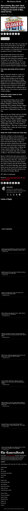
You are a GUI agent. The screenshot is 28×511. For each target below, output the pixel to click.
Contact (2, 505)
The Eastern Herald (10, 455)
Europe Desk (6, 449)
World (2, 469)
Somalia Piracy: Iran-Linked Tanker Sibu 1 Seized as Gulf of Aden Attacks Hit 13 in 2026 (13, 424)
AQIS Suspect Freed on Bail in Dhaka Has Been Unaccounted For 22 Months (14, 273)
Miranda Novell (6, 295)
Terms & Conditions (5, 495)
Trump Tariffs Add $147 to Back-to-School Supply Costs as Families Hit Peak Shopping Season (13, 382)
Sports (2, 477)
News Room (4, 14)
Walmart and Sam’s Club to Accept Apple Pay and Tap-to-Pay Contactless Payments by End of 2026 (14, 334)
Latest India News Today (13, 178)
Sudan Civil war (4, 488)
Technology (3, 475)
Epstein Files (4, 480)
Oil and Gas (3, 471)
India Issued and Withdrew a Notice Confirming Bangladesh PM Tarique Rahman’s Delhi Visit (14, 249)
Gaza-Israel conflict (5, 486)
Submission (3, 503)
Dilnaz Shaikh (6, 426)
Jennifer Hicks (6, 384)
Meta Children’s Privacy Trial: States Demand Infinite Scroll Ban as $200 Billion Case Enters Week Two (13, 403)
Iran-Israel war (4, 484)
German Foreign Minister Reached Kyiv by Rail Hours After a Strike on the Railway (13, 448)
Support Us (3, 501)
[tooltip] (2, 34)
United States (4, 467)
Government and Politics (6, 473)
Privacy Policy (4, 493)
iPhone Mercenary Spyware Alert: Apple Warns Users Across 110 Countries (13, 314)
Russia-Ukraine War (5, 482)
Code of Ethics (4, 497)
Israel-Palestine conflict (6, 490)
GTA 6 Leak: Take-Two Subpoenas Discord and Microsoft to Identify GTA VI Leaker (13, 356)
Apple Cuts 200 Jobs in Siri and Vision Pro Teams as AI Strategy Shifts (12, 293)
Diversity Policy (4, 499)
